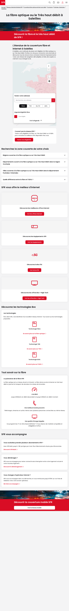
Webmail (58, 2)
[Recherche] (50, 2)
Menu (66, 2)
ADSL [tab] (45, 106)
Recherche (50, 2)
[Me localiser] (49, 81)
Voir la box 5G (34, 270)
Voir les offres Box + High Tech (34, 298)
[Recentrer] (49, 77)
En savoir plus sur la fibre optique (34, 333)
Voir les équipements (35, 242)
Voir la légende (34, 121)
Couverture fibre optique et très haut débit (35, 7)
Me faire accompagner (11, 484)
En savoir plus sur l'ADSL (34, 364)
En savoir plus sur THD (34, 349)
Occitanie (50, 7)
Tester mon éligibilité (24, 140)
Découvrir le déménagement (13, 466)
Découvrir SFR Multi (10, 449)
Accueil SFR (2, 2)
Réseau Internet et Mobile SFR (14, 7)
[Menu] (67, 2)
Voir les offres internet (34, 214)
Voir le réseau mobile (34, 508)
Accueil (3, 7)
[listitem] (34, 155)
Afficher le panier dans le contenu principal (54, 2)
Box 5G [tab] (38, 106)
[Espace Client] (62, 2)
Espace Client (62, 2)
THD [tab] (30, 106)
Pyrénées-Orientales (59, 7)
